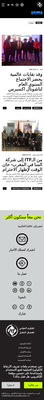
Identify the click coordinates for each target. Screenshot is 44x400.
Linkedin (29, 290)
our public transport (21, 188)
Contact (22, 264)
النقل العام (27, 108)
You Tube (14, 283)
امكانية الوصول (25, 343)
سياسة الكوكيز (25, 351)
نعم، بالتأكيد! (33, 385)
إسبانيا (18, 108)
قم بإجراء (8, 5)
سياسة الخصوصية (24, 360)
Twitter (29, 283)
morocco (37, 108)
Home (39, 23)
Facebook (22, 283)
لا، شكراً (10, 385)
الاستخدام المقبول (24, 356)
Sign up (22, 240)
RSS (14, 290)
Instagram (22, 290)
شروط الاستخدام (24, 347)
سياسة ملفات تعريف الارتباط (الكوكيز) (14, 395)
